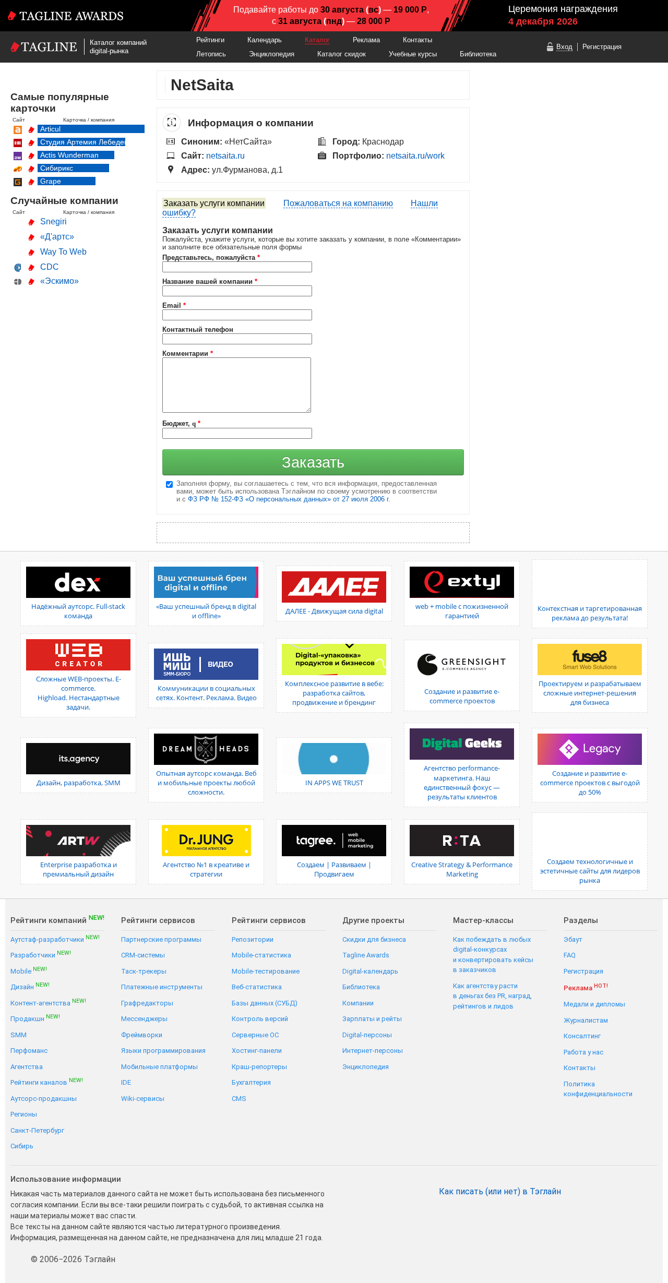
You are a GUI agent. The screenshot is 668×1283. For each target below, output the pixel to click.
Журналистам (586, 1020)
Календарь (264, 40)
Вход (564, 47)
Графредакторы (147, 1003)
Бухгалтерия (251, 1082)
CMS (239, 1098)
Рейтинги (210, 40)
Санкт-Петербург (37, 1130)
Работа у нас (583, 1052)
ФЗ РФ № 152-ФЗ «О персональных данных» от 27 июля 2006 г (288, 499)
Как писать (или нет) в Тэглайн (500, 1192)
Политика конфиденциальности (598, 1089)
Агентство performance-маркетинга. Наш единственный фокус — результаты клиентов (462, 782)
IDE (126, 1082)
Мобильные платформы (159, 1067)
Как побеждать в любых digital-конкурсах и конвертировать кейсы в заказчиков (493, 955)
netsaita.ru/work (415, 155)
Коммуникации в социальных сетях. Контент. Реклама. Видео (206, 693)
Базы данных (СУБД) (264, 1003)
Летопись (211, 54)
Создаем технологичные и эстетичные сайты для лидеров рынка (590, 871)
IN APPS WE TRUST (334, 782)
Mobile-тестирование (266, 971)
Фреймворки (141, 1035)
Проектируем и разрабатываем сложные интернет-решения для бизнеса (590, 693)
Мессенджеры (144, 1019)
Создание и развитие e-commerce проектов (461, 696)
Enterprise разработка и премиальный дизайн (78, 869)
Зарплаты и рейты (372, 1019)
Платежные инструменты (161, 987)
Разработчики (40, 954)
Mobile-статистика (261, 955)
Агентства (26, 1067)
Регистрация (602, 47)
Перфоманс (28, 1050)
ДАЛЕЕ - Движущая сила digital (334, 611)
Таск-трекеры (143, 971)
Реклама (366, 40)
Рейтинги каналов (46, 1081)
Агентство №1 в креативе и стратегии (206, 869)
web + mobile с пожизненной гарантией (461, 611)
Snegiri (53, 221)
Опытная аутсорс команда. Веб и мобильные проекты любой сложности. (206, 783)
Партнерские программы (161, 939)
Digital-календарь (370, 971)
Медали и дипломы (594, 1004)
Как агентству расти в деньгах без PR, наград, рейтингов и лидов (492, 996)
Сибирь (21, 1146)
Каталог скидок (341, 54)
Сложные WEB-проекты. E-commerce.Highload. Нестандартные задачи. (78, 693)
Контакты (417, 40)
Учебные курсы (413, 54)
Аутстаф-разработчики (55, 938)
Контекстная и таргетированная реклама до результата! (590, 613)
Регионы (23, 1114)
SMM (18, 1035)
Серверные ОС (255, 1035)
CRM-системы (143, 955)
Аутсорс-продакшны (43, 1098)
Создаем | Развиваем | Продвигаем (334, 869)
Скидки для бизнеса (374, 939)
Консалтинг (582, 1036)
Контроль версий (260, 1019)
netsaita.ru (225, 155)
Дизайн (30, 986)
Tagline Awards (365, 955)
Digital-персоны (367, 1035)
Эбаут (573, 939)
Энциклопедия (271, 54)
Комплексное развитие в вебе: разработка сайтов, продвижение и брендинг (334, 693)
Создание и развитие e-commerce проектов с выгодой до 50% (590, 783)
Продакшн (35, 1018)
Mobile (28, 970)
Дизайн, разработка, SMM (79, 782)
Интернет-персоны (372, 1050)
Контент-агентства (48, 1002)
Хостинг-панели (257, 1050)
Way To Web (63, 251)
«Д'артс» (57, 236)
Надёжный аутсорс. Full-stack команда (78, 611)
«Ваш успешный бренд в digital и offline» (206, 611)
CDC (49, 266)
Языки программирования (163, 1050)
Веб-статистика (257, 987)
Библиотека (478, 54)
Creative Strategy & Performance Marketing (461, 869)
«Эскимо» (59, 281)
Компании (358, 1003)
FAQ (570, 955)
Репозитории (252, 939)
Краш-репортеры (259, 1067)
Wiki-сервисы (142, 1098)
